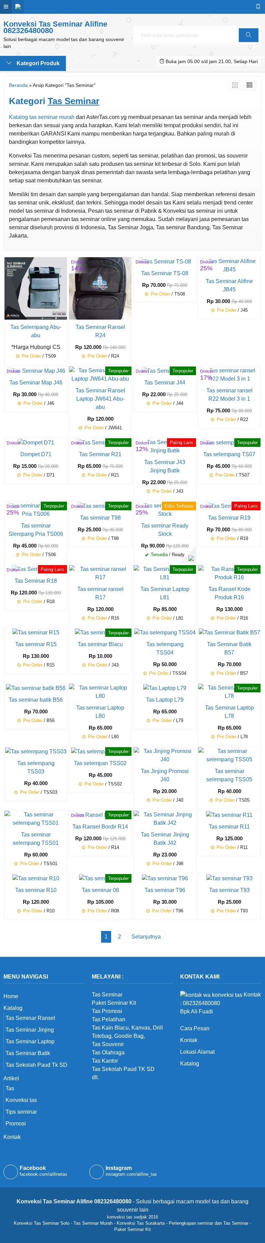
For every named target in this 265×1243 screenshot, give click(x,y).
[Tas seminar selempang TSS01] (35, 818)
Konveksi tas (21, 1100)
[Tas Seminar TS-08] (164, 261)
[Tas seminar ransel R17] (100, 573)
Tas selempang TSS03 (36, 767)
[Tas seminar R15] (35, 632)
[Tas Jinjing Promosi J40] (165, 755)
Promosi (16, 1123)
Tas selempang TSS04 (165, 648)
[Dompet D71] (36, 442)
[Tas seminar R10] (35, 878)
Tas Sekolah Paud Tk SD (36, 1065)
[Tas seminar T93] (229, 878)
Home (10, 996)
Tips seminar (21, 1112)
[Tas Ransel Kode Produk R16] (229, 573)
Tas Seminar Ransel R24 (100, 331)
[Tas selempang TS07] (229, 442)
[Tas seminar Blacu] (100, 632)
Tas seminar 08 (100, 890)
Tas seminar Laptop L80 (100, 712)
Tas (10, 1088)
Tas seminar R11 (229, 827)
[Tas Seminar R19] (229, 506)
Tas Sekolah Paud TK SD (123, 1069)
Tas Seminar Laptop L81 (164, 593)
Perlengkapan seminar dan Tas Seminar (208, 1223)
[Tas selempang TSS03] (36, 751)
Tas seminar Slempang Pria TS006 (36, 530)
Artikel (11, 1078)
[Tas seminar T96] (165, 878)
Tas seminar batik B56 (36, 700)
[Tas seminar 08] (100, 878)
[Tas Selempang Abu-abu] (35, 288)
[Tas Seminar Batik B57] (229, 632)
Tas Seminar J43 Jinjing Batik (164, 466)
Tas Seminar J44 (164, 382)
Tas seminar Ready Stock (164, 530)
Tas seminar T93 (229, 890)
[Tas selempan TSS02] (100, 751)
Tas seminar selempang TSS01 (36, 839)
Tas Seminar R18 (35, 581)
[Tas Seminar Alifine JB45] (229, 265)
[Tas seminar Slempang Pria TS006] (35, 509)
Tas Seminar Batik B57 (229, 648)
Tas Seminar (107, 995)
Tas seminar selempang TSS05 (229, 775)
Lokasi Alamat (197, 1052)
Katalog (12, 1008)
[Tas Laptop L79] (164, 688)
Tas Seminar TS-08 (164, 273)
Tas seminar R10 (36, 890)
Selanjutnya (146, 937)
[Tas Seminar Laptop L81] (165, 573)
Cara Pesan (194, 1028)
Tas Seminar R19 (229, 518)
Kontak (12, 1137)
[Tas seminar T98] (100, 506)
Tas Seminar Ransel (30, 1018)
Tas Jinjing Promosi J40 (165, 775)
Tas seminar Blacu (100, 644)
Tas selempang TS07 (229, 454)
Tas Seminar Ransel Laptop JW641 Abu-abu (100, 399)
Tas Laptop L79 (165, 700)
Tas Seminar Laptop (30, 1041)
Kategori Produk (37, 63)
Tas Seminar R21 (100, 454)
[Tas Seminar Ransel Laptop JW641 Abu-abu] (100, 374)
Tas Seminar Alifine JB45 (229, 285)
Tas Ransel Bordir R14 (100, 827)
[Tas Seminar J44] (164, 370)
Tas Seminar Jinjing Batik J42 (165, 839)
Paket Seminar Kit (132, 1229)
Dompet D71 (35, 454)
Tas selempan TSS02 (100, 763)
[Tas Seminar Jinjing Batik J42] (165, 818)
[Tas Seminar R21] (100, 442)
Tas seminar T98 (100, 518)
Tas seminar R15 (36, 644)
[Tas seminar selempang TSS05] (229, 755)
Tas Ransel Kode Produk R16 (229, 593)
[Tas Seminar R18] (36, 569)
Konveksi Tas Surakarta (141, 1223)
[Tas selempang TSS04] (165, 632)
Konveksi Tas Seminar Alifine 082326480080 (55, 27)
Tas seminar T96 (165, 890)
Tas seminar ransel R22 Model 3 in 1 (229, 395)
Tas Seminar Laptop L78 (229, 712)
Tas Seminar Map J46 (35, 382)
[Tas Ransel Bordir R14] (100, 815)
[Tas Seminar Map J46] (36, 370)
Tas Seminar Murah (92, 1223)
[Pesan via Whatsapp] (191, 558)
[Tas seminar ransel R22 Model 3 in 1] (229, 374)
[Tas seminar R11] (229, 815)
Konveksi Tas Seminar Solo (41, 1223)
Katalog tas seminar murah (42, 117)
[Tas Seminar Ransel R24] (100, 288)
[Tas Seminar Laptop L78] (229, 692)
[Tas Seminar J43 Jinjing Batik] (165, 446)
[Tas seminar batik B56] (36, 688)
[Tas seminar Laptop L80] (100, 692)
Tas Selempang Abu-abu (35, 331)
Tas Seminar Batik (28, 1053)
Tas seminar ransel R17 (100, 593)
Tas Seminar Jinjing (30, 1030)
